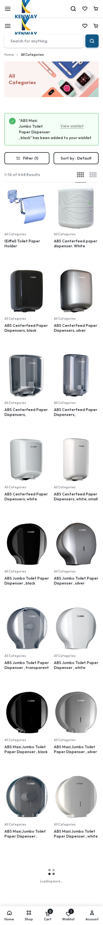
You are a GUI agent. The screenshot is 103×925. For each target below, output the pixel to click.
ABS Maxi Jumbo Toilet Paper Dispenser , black (26, 749)
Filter (30, 158)
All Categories (15, 234)
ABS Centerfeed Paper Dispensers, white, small (76, 496)
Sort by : (76, 158)
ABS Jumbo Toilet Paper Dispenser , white (76, 665)
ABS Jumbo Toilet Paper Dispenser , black (26, 581)
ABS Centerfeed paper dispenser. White (75, 243)
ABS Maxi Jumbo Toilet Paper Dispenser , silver (75, 749)
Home (9, 54)
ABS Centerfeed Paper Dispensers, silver (75, 328)
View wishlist (72, 126)
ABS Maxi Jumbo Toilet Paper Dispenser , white (76, 834)
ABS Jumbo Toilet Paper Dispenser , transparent (26, 665)
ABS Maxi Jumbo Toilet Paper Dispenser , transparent (25, 836)
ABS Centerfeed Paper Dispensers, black (26, 328)
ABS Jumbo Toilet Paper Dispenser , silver (76, 581)
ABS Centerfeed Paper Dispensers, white (26, 496)
